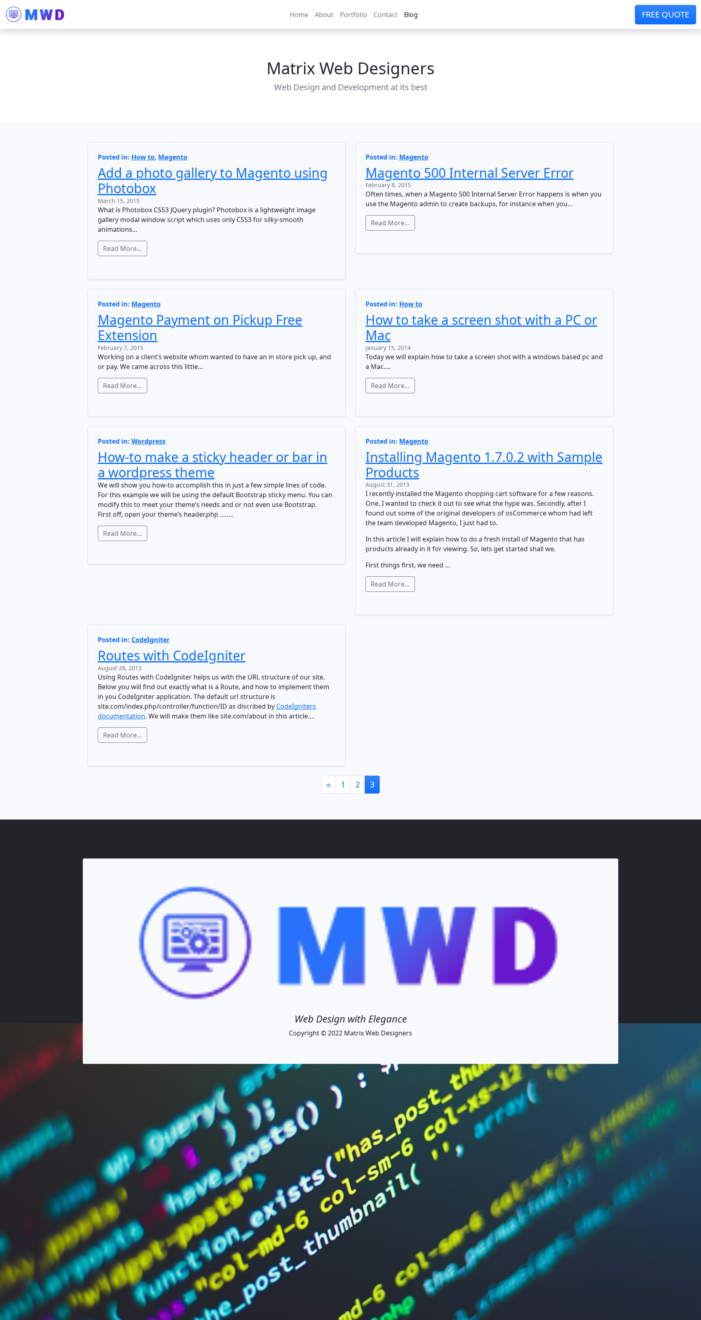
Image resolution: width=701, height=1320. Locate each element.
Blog (411, 14)
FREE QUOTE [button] (665, 14)
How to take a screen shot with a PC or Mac (481, 327)
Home (299, 14)
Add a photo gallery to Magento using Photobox (213, 180)
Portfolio (353, 14)
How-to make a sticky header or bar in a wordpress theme (212, 464)
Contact (386, 14)
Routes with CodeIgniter (171, 655)
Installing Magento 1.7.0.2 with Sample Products (484, 464)
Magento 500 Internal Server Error (470, 172)
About (324, 14)
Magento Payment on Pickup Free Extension (200, 327)
